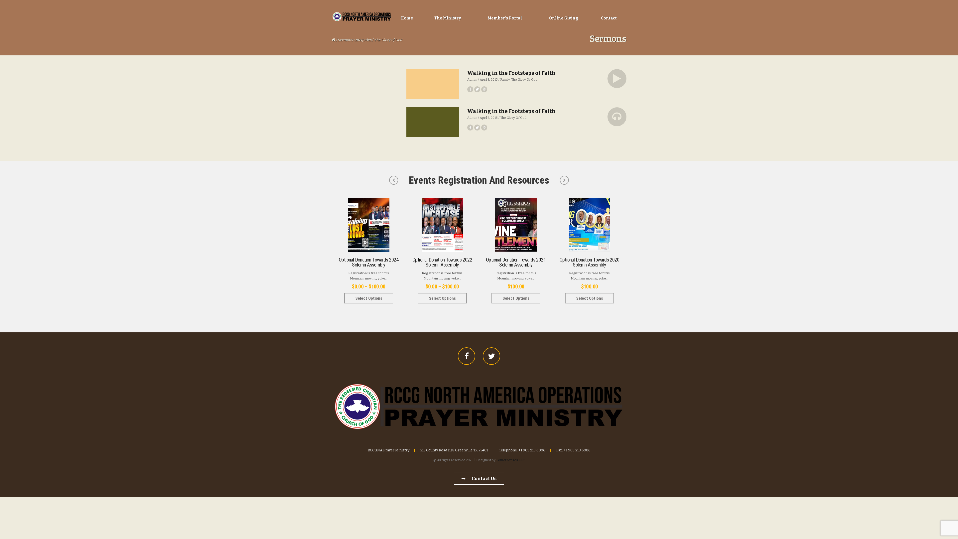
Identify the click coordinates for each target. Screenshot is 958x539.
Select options (368, 298)
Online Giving (563, 18)
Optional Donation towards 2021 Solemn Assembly (516, 262)
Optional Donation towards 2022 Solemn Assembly (442, 262)
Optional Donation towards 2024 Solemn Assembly (368, 262)
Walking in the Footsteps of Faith (511, 73)
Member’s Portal (504, 18)
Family (505, 79)
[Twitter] (491, 356)
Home (406, 18)
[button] (616, 78)
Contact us (483, 478)
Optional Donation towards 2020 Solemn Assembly (589, 262)
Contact (609, 18)
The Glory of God (524, 79)
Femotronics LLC (510, 460)
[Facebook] (466, 356)
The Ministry (447, 18)
